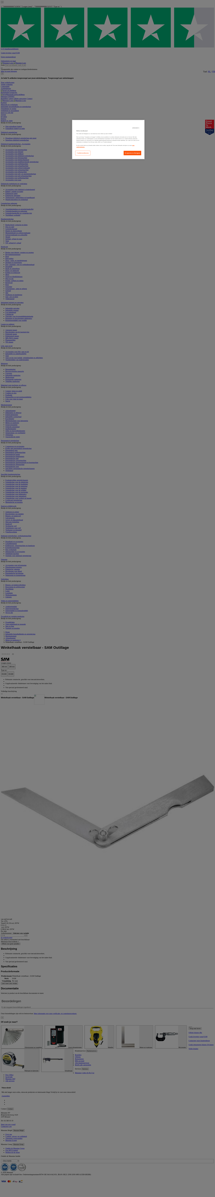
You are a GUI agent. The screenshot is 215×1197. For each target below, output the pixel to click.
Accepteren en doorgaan (132, 153)
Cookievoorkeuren (83, 153)
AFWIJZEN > (136, 128)
